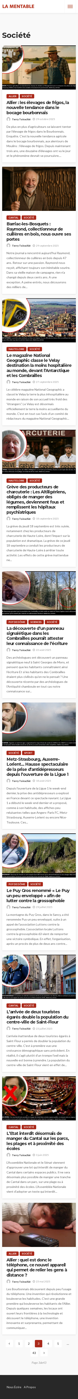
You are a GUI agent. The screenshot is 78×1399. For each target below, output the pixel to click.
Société (27, 96)
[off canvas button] (70, 6)
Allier (12, 96)
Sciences (36, 622)
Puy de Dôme (17, 622)
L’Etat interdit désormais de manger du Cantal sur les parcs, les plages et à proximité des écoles (37, 1141)
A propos (30, 1387)
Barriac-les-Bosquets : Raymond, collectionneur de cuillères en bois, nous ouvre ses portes (38, 231)
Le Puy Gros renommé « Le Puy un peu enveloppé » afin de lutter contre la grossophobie (37, 895)
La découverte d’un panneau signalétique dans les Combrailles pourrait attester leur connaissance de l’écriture (37, 636)
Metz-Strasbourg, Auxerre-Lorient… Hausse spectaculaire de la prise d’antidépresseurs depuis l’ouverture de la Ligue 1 (37, 767)
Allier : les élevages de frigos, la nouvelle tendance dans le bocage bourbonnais (37, 107)
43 (34, 1353)
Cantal (13, 217)
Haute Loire (16, 349)
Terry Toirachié (21, 119)
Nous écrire (14, 1387)
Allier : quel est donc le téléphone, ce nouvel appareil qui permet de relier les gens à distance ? (36, 1268)
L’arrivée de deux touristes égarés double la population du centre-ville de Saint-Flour (37, 1017)
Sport (28, 752)
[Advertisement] (39, 20)
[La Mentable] (18, 6)
